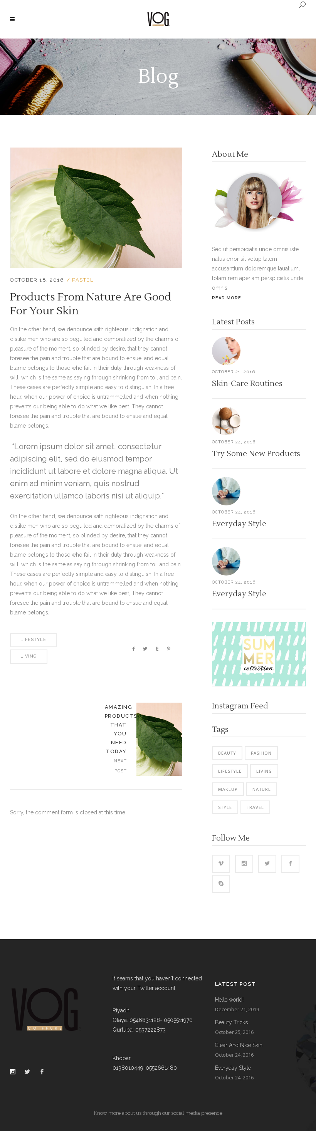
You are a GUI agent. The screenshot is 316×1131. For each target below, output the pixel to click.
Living (28, 656)
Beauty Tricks (231, 1022)
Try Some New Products (256, 454)
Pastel (82, 280)
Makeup (228, 789)
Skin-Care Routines (247, 384)
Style (225, 807)
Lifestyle (33, 639)
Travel (255, 807)
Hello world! (229, 1000)
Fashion (261, 753)
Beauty (227, 753)
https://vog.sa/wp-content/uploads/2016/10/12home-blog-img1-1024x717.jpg (159, 739)
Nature (261, 789)
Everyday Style (239, 524)
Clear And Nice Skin (238, 1045)
